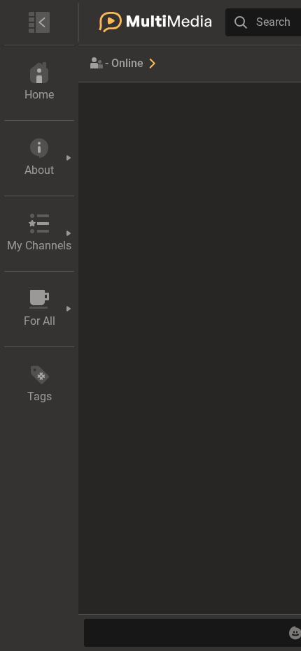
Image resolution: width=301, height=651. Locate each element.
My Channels (39, 245)
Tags (39, 396)
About (39, 170)
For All (39, 321)
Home (39, 94)
